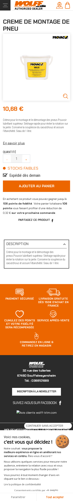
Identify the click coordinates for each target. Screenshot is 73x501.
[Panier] (67, 5)
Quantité (9, 152)
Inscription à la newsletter (36, 391)
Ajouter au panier (36, 186)
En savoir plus (14, 143)
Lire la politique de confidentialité (22, 484)
